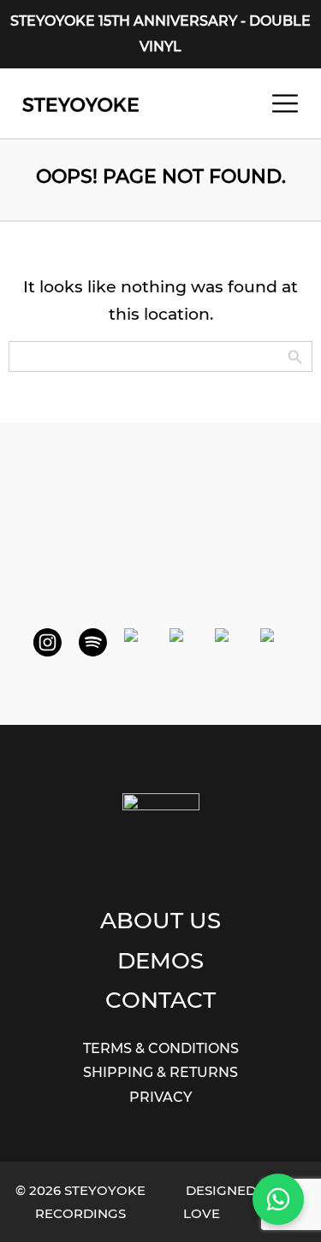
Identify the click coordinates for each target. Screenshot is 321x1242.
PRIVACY (160, 1097)
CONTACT (160, 999)
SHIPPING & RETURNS (160, 1072)
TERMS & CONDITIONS (161, 1048)
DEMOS (160, 960)
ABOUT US (160, 920)
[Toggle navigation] (285, 103)
